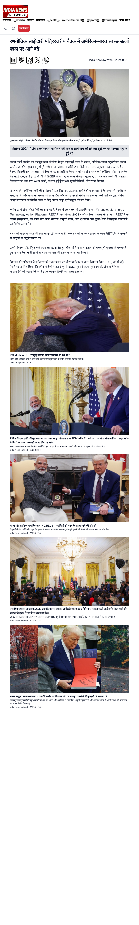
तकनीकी (40, 20)
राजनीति (7, 20)
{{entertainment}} (73, 20)
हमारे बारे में (125, 20)
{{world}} (19, 20)
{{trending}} (109, 20)
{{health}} (53, 20)
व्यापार (30, 20)
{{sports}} (93, 20)
